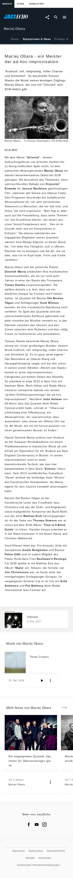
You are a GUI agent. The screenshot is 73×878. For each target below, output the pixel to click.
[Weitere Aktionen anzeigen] (50, 680)
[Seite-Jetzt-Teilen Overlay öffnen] (47, 17)
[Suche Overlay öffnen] (56, 17)
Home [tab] (15, 39)
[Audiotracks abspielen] (42, 680)
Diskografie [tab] (61, 39)
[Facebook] (29, 824)
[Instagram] (44, 824)
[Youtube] (36, 824)
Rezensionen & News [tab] (37, 39)
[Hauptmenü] (64, 17)
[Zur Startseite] (20, 18)
